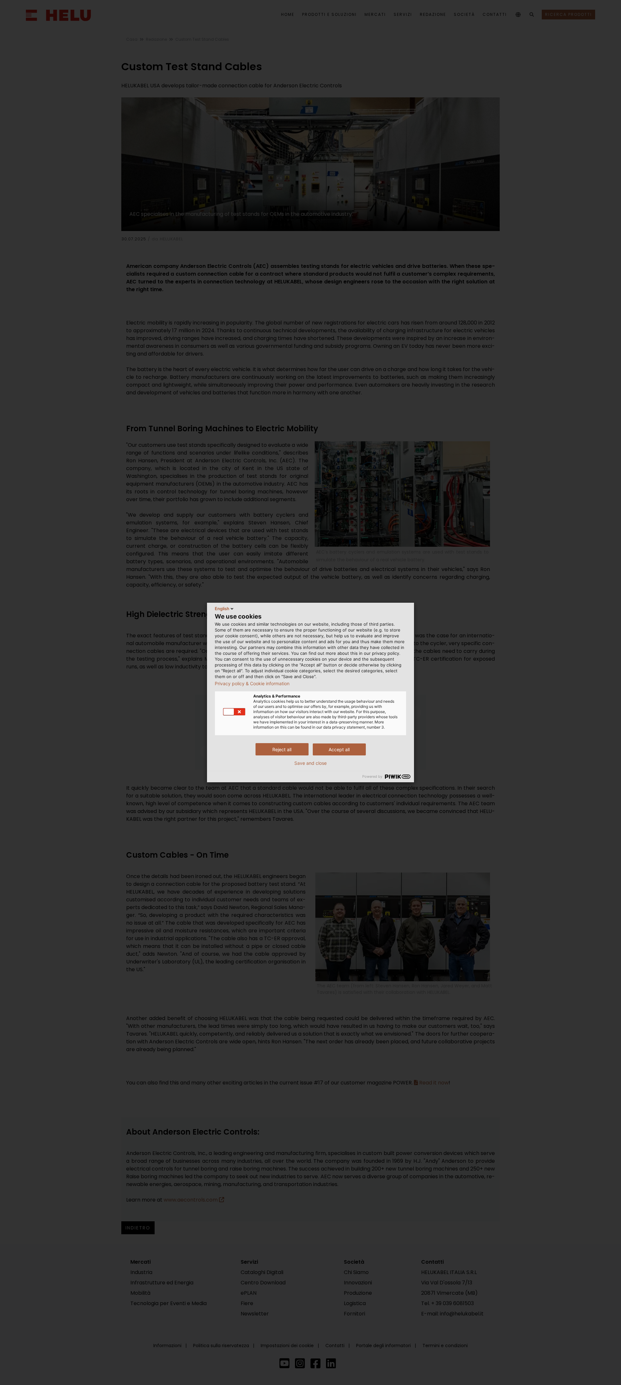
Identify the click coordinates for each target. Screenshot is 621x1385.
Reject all (281, 749)
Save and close (310, 763)
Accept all (339, 749)
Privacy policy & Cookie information (252, 683)
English (222, 608)
